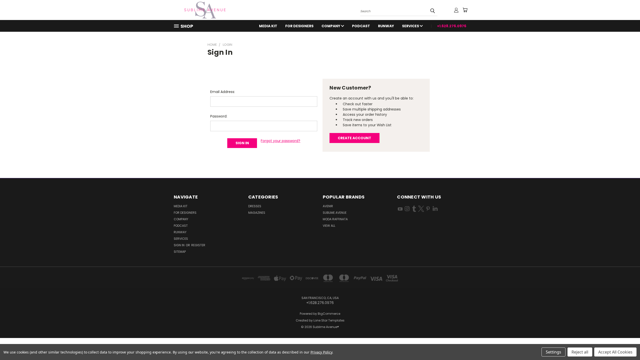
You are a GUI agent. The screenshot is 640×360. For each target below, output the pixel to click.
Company (331, 26)
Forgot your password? (280, 140)
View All (329, 226)
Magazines (256, 212)
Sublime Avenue (334, 212)
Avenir (328, 206)
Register (198, 245)
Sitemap (180, 252)
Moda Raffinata (335, 219)
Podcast (361, 26)
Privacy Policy (321, 352)
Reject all (580, 352)
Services (411, 26)
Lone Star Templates (329, 320)
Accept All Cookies (615, 352)
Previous (627, 344)
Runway (386, 26)
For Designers (299, 26)
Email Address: (222, 91)
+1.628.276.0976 (451, 26)
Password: (218, 116)
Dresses (254, 206)
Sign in (179, 245)
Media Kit (268, 26)
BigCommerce (329, 314)
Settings (553, 352)
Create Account (354, 138)
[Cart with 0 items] (465, 10)
